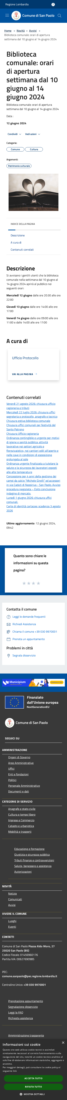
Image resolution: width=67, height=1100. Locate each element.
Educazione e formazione (29, 849)
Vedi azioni (31, 134)
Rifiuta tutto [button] (33, 1086)
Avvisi (33, 30)
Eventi (12, 926)
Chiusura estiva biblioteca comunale (28, 421)
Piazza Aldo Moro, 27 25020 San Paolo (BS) (28, 948)
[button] (33, 1094)
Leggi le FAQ (15, 1012)
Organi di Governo (19, 757)
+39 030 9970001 (35, 985)
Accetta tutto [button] (33, 1078)
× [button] (63, 1042)
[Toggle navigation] (7, 15)
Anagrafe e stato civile (21, 809)
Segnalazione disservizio (23, 1007)
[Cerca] (59, 16)
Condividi (13, 134)
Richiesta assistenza (20, 1018)
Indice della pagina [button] (23, 224)
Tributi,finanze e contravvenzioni (34, 860)
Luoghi (12, 921)
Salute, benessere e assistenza (32, 866)
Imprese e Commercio (21, 820)
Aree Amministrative (21, 763)
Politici (12, 780)
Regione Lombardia (17, 4)
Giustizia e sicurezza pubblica (32, 854)
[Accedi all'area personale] (53, 4)
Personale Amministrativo (24, 786)
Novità (21, 30)
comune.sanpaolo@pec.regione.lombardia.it (29, 976)
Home (7, 30)
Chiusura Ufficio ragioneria (22, 433)
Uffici (11, 768)
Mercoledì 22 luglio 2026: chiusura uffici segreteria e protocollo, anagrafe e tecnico (31, 414)
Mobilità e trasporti (19, 831)
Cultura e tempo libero (21, 814)
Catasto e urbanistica (21, 826)
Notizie (12, 893)
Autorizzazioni (23, 871)
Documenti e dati (18, 791)
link (15, 1070)
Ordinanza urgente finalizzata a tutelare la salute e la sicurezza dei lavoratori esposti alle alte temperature (32, 467)
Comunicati (15, 899)
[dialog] (33, 1069)
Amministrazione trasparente (26, 1035)
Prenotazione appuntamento (25, 1001)
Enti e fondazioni (18, 774)
